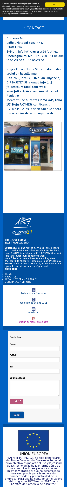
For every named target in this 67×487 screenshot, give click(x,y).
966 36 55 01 (40, 302)
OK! (54, 4)
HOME (8, 274)
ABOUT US (10, 276)
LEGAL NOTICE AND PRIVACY (21, 279)
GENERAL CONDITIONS (18, 282)
